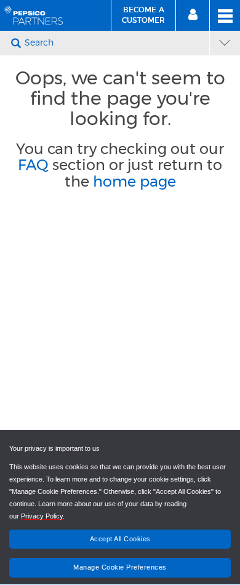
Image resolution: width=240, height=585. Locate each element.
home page (134, 181)
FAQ (33, 165)
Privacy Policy (42, 516)
